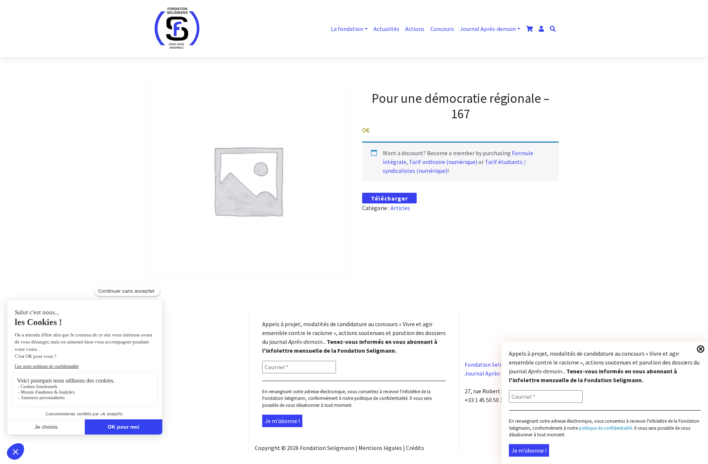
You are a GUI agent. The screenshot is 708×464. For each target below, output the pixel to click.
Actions (414, 28)
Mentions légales (380, 447)
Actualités (386, 28)
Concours (442, 28)
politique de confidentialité (380, 398)
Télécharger (389, 198)
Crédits (415, 447)
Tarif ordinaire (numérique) (443, 161)
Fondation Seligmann (327, 447)
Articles (400, 208)
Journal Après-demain (488, 28)
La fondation (347, 28)
